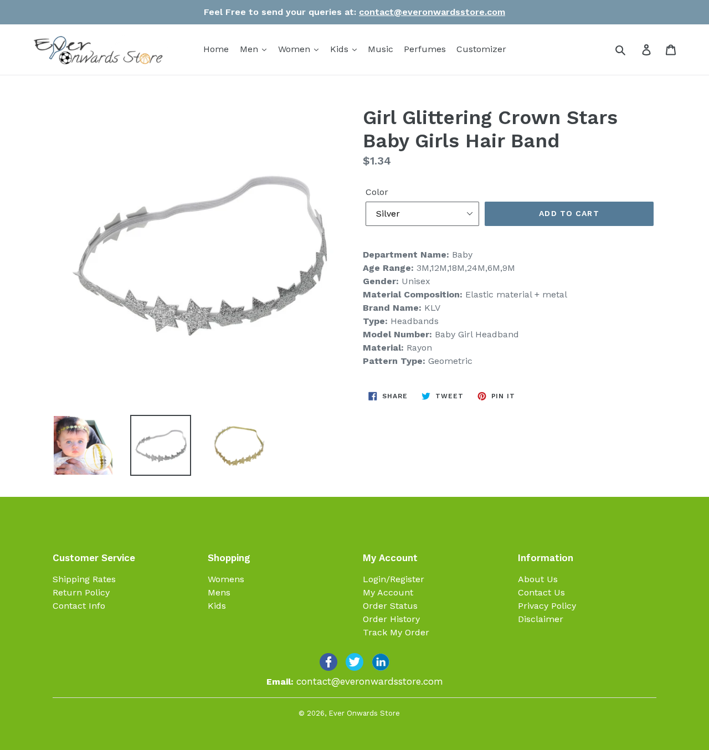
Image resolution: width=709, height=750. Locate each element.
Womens (226, 579)
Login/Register (393, 579)
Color (377, 192)
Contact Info (79, 605)
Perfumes (425, 49)
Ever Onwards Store (364, 713)
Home (216, 49)
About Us (538, 579)
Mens (219, 592)
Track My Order (396, 632)
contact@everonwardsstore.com (432, 12)
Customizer (481, 49)
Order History (391, 619)
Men (250, 49)
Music (380, 49)
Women (295, 49)
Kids (340, 49)
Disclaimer (540, 619)
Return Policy (81, 592)
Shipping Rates (84, 579)
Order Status (390, 605)
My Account (388, 592)
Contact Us (541, 592)
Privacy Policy (547, 605)
